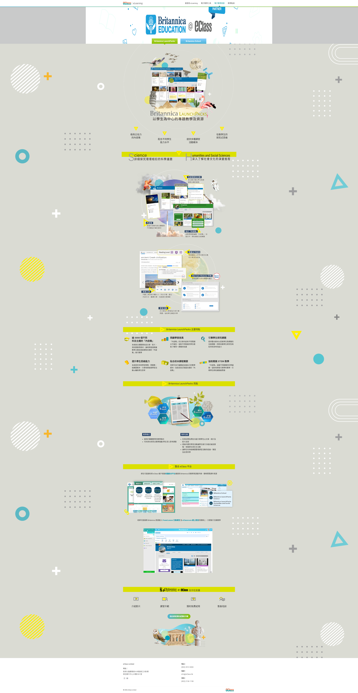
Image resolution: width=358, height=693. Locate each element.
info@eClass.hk (187, 674)
